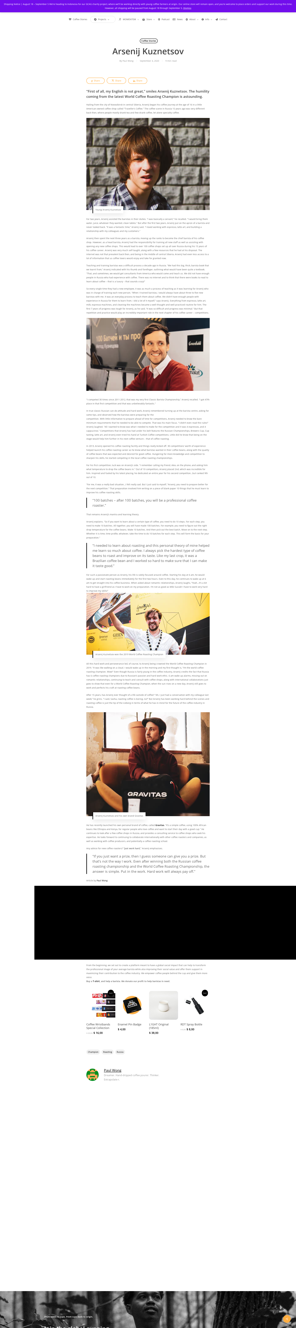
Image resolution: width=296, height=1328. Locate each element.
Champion (93, 1051)
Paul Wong (128, 60)
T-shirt (96, 981)
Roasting (107, 1051)
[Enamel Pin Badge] (132, 1005)
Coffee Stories (148, 40)
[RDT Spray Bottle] (195, 1005)
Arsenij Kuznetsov (172, 91)
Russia (120, 1051)
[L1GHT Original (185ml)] (163, 1005)
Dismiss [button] (187, 8)
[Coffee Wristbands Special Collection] (100, 1005)
